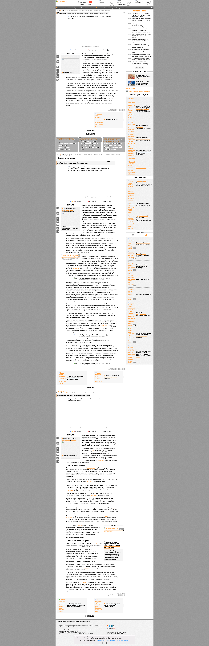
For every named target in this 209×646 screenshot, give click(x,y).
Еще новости (139, 67)
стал (93, 450)
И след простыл (111, 4)
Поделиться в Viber (57, 73)
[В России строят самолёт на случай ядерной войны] (131, 208)
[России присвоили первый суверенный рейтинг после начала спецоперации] (113, 533)
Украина (76, 8)
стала (113, 508)
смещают (79, 525)
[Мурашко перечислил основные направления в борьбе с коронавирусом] (131, 139)
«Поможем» (76, 268)
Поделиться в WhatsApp (57, 70)
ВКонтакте (111, 626)
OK (104, 643)
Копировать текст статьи (57, 80)
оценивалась (101, 460)
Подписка (82, 4)
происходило (91, 468)
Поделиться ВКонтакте (57, 56)
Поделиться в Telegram (57, 76)
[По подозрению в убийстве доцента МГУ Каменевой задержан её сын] (99, 605)
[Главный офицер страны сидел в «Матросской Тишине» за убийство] (131, 294)
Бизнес (106, 8)
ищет (106, 516)
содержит (94, 543)
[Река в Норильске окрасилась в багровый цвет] (131, 255)
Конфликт (90, 8)
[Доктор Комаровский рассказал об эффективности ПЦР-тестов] (131, 127)
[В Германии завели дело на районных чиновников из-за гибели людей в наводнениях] (131, 152)
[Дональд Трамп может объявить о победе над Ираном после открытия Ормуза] (62, 605)
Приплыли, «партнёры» (148, 3)
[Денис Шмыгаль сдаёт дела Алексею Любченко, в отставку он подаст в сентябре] (131, 222)
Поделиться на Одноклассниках (57, 67)
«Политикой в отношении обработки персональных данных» (112, 640)
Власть (83, 8)
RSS (107, 626)
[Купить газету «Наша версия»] (79, 2)
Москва (126, 8)
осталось (86, 568)
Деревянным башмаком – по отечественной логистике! (69, 456)
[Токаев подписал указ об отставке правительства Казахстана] (99, 377)
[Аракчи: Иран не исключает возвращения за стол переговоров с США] (62, 378)
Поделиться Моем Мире (57, 61)
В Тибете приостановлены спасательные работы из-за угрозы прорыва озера (70, 228)
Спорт (112, 8)
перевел (105, 499)
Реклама (89, 4)
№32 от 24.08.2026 (84, 2)
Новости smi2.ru (60, 391)
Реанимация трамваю (68, 72)
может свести (83, 577)
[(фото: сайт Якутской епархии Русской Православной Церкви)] (70, 256)
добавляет (83, 582)
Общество (98, 8)
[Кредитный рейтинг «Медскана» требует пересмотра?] (131, 266)
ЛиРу (113, 626)
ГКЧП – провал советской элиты (129, 6)
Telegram (109, 626)
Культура (118, 8)
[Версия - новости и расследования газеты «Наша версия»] (66, 3)
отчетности (90, 481)
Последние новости (139, 11)
